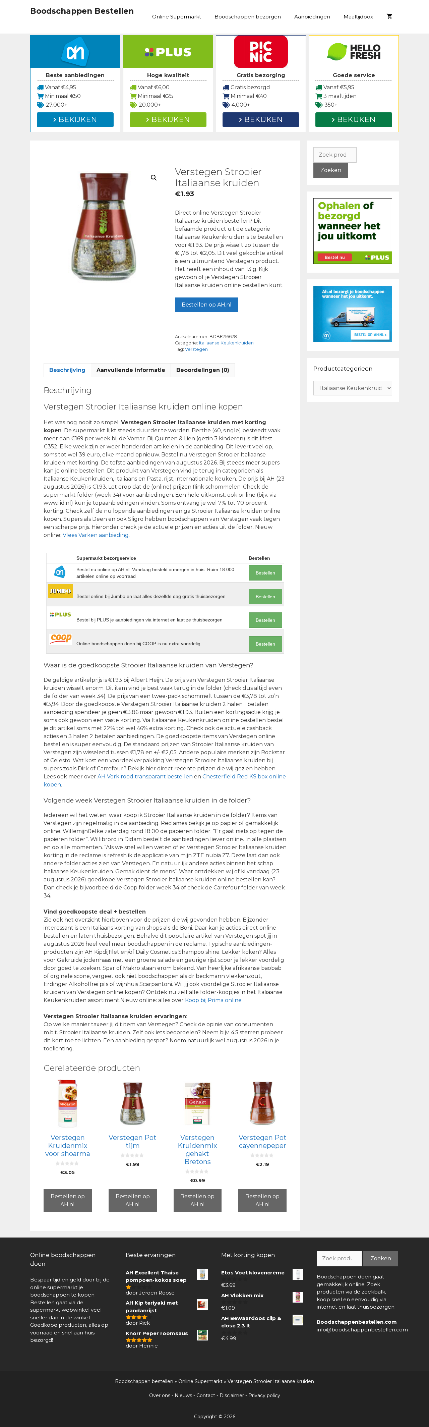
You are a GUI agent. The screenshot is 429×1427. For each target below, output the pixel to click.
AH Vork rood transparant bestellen (145, 776)
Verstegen (196, 349)
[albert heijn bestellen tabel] (352, 340)
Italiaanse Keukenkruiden (226, 342)
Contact (205, 1395)
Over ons (159, 1395)
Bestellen (265, 572)
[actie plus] (352, 262)
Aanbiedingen (312, 16)
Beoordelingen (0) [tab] (202, 370)
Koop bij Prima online (213, 1000)
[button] (154, 178)
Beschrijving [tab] (67, 370)
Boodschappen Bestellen (82, 11)
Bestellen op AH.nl (207, 304)
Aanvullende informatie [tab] (131, 370)
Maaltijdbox (358, 16)
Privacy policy (264, 1395)
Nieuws (183, 1395)
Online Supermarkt (176, 16)
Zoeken (330, 170)
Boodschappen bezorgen (247, 16)
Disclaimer (232, 1395)
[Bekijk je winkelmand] (389, 17)
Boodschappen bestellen (144, 1381)
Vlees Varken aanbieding (96, 535)
